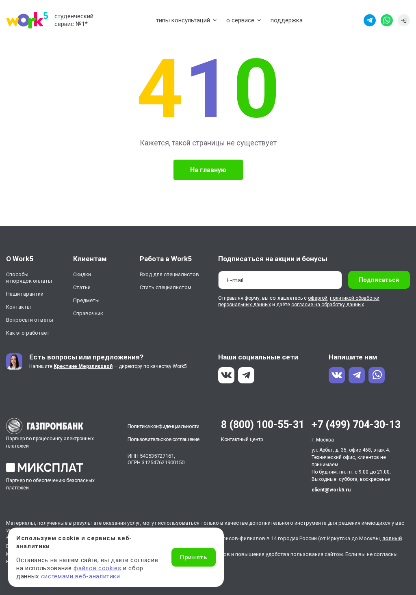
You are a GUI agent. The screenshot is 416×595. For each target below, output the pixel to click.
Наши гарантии (24, 294)
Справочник (88, 313)
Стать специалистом (165, 287)
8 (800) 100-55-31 (262, 425)
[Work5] (27, 20)
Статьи (82, 287)
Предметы (86, 300)
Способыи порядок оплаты (29, 277)
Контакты (18, 307)
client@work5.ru (331, 489)
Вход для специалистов (169, 274)
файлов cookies (97, 568)
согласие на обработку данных (327, 304)
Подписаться (379, 279)
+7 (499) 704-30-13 (356, 425)
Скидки (82, 274)
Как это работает (28, 333)
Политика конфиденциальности (163, 426)
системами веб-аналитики (80, 576)
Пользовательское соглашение (163, 439)
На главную (208, 170)
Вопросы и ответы (29, 320)
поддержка (287, 20)
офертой (317, 298)
